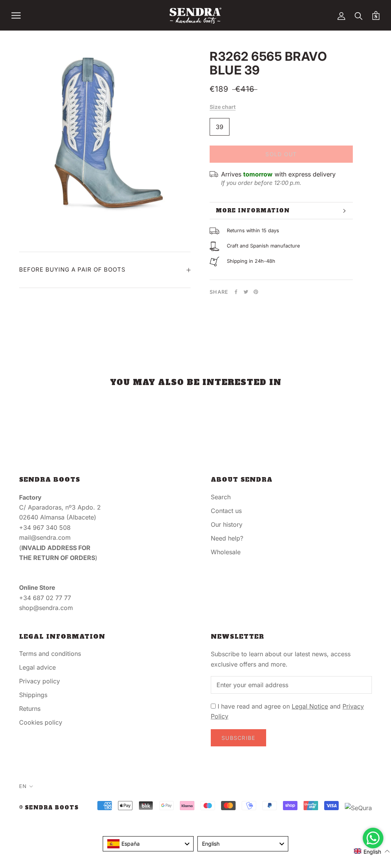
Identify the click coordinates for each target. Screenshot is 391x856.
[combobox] (148, 843)
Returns (29, 708)
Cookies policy (40, 722)
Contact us (226, 511)
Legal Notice (310, 706)
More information (253, 210)
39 (219, 127)
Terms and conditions (50, 653)
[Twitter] (246, 292)
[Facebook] (236, 292)
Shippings (33, 695)
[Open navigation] (16, 15)
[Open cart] (376, 15)
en (23, 786)
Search (221, 497)
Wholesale (226, 552)
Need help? (227, 538)
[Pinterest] (256, 292)
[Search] (359, 15)
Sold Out (281, 154)
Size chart (223, 107)
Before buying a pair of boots (72, 269)
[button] (372, 851)
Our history (226, 524)
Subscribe (238, 738)
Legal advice (37, 667)
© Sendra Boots (49, 807)
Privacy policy (39, 681)
